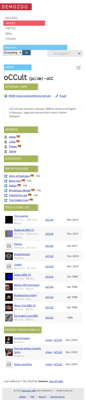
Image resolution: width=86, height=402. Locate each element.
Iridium (13, 185)
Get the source (57, 397)
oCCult (49, 219)
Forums (10, 38)
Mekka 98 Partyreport (26, 284)
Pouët (62, 95)
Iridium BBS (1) (22, 274)
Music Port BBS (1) (25, 305)
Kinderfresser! (22, 254)
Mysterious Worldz (19, 190)
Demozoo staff (29, 390)
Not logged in (62, 53)
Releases (11, 17)
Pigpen (13, 146)
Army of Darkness (19, 175)
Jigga (12, 141)
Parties (10, 28)
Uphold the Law (18, 195)
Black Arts (15, 180)
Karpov (18, 243)
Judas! (18, 264)
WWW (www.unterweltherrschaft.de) (30, 95)
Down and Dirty (23, 364)
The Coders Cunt (19, 200)
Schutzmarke (22, 338)
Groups (10, 23)
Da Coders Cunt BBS (26, 315)
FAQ (32, 397)
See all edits (56, 381)
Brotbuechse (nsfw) (25, 295)
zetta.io (22, 397)
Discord (42, 397)
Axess (12, 136)
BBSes (8, 33)
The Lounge (21, 215)
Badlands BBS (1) (24, 229)
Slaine (12, 151)
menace (43, 381)
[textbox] (35, 47)
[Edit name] (78, 68)
